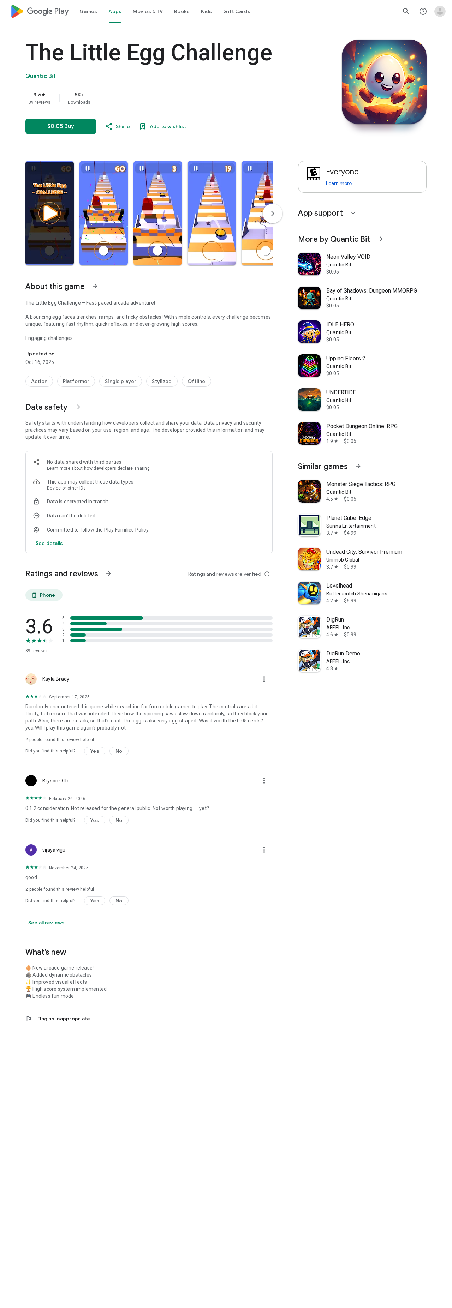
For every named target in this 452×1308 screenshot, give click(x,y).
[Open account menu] (440, 11)
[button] (49, 213)
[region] (166, 98)
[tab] (88, 11)
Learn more (58, 468)
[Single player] (120, 381)
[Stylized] (161, 381)
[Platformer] (76, 381)
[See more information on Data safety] (77, 406)
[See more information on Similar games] (358, 466)
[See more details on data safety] (49, 543)
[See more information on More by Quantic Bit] (380, 238)
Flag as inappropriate (57, 1018)
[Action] (39, 381)
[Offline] (196, 381)
